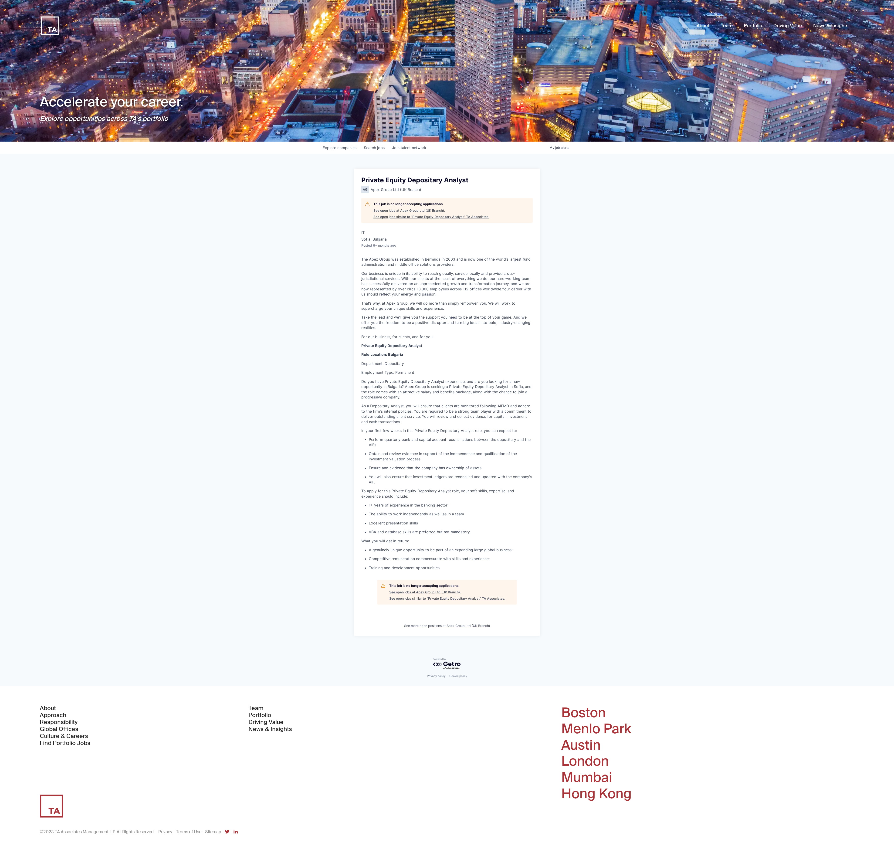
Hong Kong (596, 794)
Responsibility (59, 722)
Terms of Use (188, 832)
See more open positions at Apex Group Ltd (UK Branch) (447, 626)
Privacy (165, 832)
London (585, 761)
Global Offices (59, 729)
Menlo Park (596, 729)
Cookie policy (458, 676)
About (48, 708)
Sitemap (213, 832)
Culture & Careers (64, 736)
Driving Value (266, 722)
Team (256, 708)
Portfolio (259, 715)
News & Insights (270, 729)
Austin (581, 745)
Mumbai (586, 777)
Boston (583, 713)
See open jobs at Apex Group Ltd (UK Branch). (409, 210)
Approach (53, 715)
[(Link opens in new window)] (227, 832)
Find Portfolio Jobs (65, 743)
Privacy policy (436, 676)
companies (339, 147)
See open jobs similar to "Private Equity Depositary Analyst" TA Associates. (431, 217)
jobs (374, 147)
